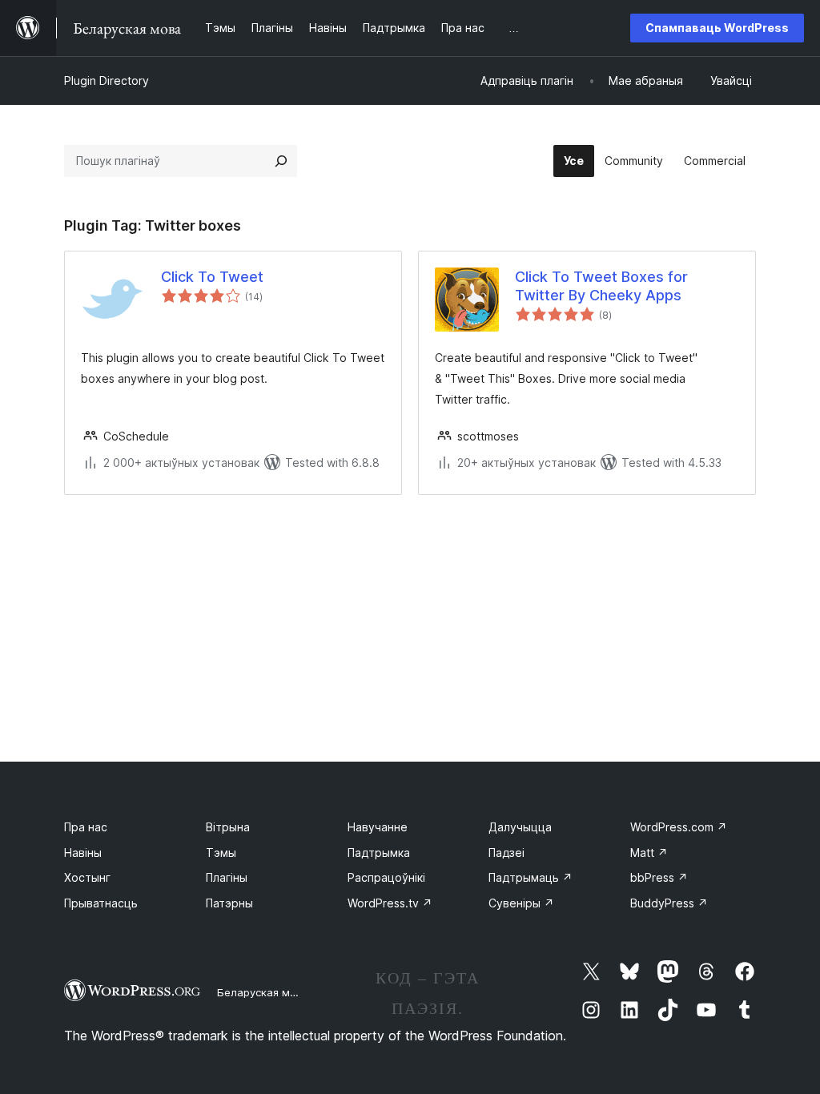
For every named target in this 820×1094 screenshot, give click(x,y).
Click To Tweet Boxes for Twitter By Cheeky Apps (601, 286)
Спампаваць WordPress (717, 27)
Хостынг (87, 877)
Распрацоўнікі (386, 877)
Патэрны (229, 903)
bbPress (659, 877)
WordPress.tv (390, 903)
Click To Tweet (212, 276)
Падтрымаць (530, 877)
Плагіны (226, 877)
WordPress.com (678, 827)
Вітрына (228, 827)
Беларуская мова (263, 992)
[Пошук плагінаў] (281, 161)
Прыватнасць (101, 903)
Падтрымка (379, 852)
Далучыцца (520, 827)
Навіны (83, 852)
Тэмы (221, 852)
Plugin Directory (106, 80)
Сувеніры (521, 903)
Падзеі (506, 852)
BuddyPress (669, 903)
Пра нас (85, 827)
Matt (649, 852)
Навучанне (378, 827)
